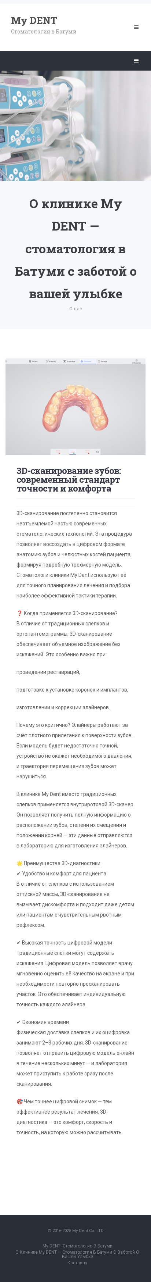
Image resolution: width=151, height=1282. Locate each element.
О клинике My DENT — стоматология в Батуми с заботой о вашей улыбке (77, 1254)
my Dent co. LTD (88, 1230)
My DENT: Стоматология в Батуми (78, 1246)
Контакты (77, 1262)
